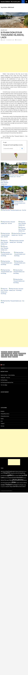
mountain (13, 477)
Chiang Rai (12, 473)
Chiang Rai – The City (5, 377)
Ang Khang (8, 471)
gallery (15, 353)
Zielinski (23, 486)
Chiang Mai (6, 473)
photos (21, 355)
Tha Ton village (4, 384)
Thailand (2, 423)
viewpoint (7, 486)
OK (22, 148)
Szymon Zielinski (23, 482)
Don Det (10, 351)
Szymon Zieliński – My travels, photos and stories (11, 1)
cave (2, 473)
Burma (25, 471)
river (2, 482)
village (11, 486)
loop (9, 477)
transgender (3, 486)
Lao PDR (7, 355)
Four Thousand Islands (7, 353)
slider (10, 356)
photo (16, 355)
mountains (19, 477)
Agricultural (3, 471)
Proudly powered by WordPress (6, 490)
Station (18, 482)
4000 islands (4, 351)
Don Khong (16, 351)
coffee (16, 473)
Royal (4, 482)
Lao (2, 355)
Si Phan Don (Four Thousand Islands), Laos (12, 35)
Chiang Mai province (5, 413)
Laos (6, 30)
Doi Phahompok (4, 475)
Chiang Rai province (5, 416)
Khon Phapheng (22, 353)
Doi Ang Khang (21, 473)
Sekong (6, 482)
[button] (16, 156)
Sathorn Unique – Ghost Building (8, 375)
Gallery (2, 30)
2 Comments (19, 39)
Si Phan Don (4, 356)
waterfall (15, 356)
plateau (25, 480)
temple (3, 484)
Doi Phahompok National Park (7, 382)
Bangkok (2, 411)
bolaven (17, 471)
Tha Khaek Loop (22, 484)
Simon (10, 482)
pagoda (8, 480)
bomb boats (21, 471)
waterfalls (20, 486)
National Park (3, 480)
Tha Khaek (15, 484)
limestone (6, 477)
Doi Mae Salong (4, 380)
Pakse (10, 480)
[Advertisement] (14, 58)
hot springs (16, 475)
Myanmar (24, 477)
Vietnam (2, 426)
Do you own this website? (8, 148)
